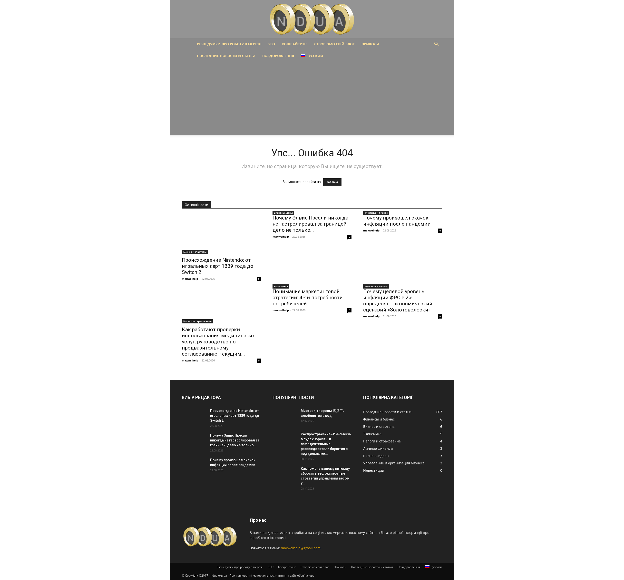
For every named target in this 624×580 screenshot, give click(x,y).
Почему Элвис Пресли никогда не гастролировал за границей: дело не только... (310, 224)
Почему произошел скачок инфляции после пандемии (397, 221)
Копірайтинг (294, 44)
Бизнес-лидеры (283, 212)
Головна (332, 182)
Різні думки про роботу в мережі (229, 44)
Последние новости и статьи (226, 55)
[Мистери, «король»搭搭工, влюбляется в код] (285, 416)
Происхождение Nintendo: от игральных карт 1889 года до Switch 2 (217, 266)
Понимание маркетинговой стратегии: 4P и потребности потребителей (308, 298)
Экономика (281, 286)
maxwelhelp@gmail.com (301, 548)
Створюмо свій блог (334, 44)
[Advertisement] (312, 98)
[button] (436, 44)
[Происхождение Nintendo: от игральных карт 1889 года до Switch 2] (221, 234)
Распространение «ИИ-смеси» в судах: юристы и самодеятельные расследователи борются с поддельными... (326, 444)
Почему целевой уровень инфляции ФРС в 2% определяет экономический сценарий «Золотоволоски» (397, 301)
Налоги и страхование (197, 321)
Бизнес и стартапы (194, 251)
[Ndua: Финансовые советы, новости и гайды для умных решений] (312, 19)
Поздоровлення (278, 55)
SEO (271, 44)
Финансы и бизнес (376, 212)
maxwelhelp (190, 278)
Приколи (370, 44)
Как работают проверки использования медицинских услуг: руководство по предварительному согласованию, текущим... (218, 342)
